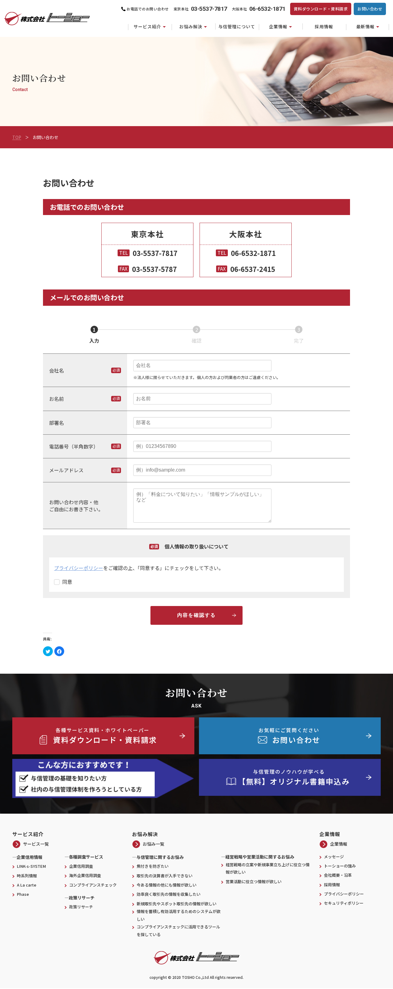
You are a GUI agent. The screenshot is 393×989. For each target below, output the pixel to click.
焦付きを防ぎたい (153, 866)
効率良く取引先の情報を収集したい (168, 894)
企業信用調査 (81, 866)
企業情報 (278, 26)
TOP (16, 137)
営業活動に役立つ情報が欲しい (256, 881)
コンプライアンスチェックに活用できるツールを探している (178, 930)
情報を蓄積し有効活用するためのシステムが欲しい (178, 915)
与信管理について (236, 26)
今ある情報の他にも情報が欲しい (166, 885)
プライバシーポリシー (78, 568)
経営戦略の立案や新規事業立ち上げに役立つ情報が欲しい (267, 868)
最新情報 (365, 26)
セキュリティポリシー (344, 903)
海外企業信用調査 (85, 875)
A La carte (26, 885)
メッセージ (334, 856)
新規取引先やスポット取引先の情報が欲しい (176, 904)
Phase (23, 894)
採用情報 (324, 26)
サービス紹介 (147, 26)
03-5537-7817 (155, 253)
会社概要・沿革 (338, 875)
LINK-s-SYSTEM (31, 866)
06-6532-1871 (253, 253)
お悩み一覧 (153, 844)
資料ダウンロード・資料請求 (321, 9)
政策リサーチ (81, 907)
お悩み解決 (190, 26)
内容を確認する (196, 615)
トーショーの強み (340, 866)
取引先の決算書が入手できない (165, 876)
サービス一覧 (36, 844)
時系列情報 (27, 876)
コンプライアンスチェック (93, 885)
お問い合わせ (369, 9)
